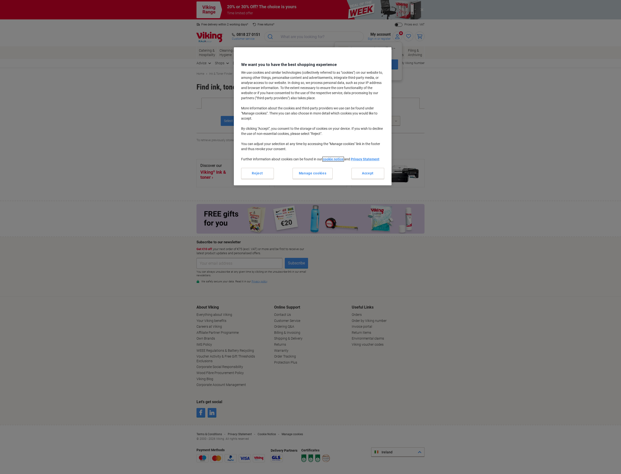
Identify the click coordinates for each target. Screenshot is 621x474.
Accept (368, 173)
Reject (257, 173)
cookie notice (333, 159)
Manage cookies (313, 173)
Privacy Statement (365, 159)
